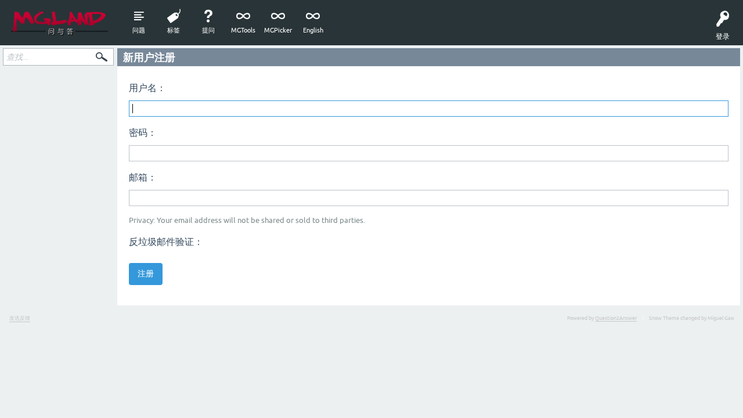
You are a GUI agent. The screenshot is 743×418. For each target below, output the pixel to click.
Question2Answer (616, 318)
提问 (208, 30)
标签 (173, 30)
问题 (138, 30)
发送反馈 (19, 318)
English (313, 30)
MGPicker (278, 30)
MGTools (243, 30)
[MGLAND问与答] (59, 23)
